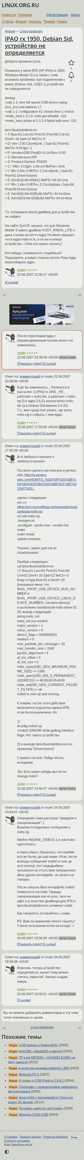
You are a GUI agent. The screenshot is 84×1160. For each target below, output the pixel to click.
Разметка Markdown (55, 1136)
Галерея (25, 15)
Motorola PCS (29, 1074)
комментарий (30, 376)
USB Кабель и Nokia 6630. (38, 1045)
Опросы (35, 22)
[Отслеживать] (71, 75)
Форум (21, 22)
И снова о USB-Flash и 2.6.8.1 (41, 1080)
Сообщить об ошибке (17, 1140)
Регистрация (57, 15)
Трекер (49, 22)
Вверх (74, 1137)
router (21, 270)
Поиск (62, 22)
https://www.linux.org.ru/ (18, 1144)
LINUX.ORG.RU (20, 5)
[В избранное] (71, 62)
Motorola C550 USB (33, 1114)
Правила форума (30, 1136)
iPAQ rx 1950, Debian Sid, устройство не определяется (39, 45)
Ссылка (11, 282)
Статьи (7, 22)
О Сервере (10, 1136)
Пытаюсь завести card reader (41, 1108)
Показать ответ (29, 363)
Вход (75, 15)
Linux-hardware (31, 31)
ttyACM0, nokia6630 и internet (40, 1051)
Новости (9, 15)
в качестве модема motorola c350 (44, 1068)
